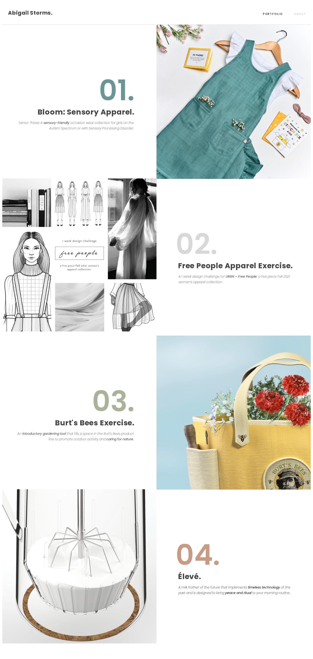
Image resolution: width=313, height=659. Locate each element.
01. (117, 90)
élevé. (189, 576)
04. (198, 555)
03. (113, 401)
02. (196, 244)
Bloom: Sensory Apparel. (86, 112)
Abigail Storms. (30, 12)
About (300, 14)
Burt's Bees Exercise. (95, 423)
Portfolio (273, 14)
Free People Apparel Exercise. (235, 265)
